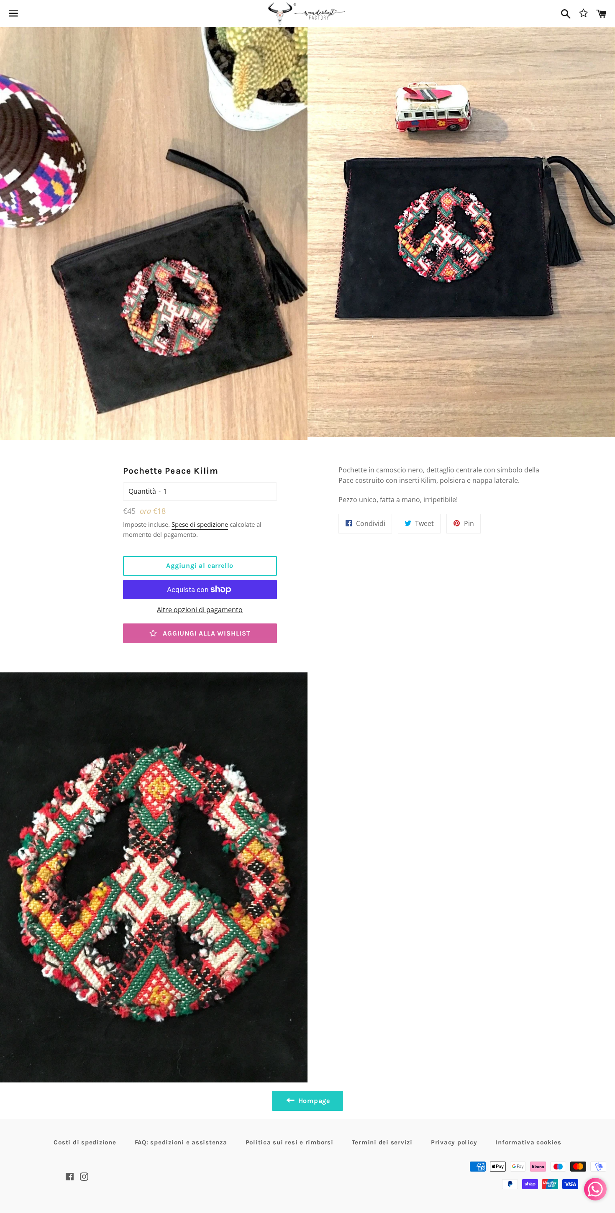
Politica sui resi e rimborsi (289, 1142)
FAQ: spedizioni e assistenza (181, 1142)
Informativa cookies (528, 1142)
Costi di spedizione (85, 1142)
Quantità (142, 491)
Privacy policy (454, 1142)
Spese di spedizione (200, 524)
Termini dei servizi (382, 1142)
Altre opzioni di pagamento (200, 609)
